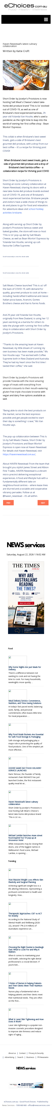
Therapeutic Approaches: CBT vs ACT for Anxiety (25, 914)
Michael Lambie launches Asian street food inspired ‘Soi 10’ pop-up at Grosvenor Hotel (25, 837)
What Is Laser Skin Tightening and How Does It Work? (26, 1020)
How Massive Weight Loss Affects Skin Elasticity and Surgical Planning (25, 880)
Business (30, 1057)
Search (20, 1057)
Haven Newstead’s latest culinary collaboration (20, 45)
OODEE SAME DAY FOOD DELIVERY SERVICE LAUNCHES (24, 769)
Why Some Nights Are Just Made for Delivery (24, 668)
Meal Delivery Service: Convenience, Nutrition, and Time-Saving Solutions (24, 701)
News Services (8, 1105)
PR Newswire (42, 1057)
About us (12, 1053)
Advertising (9, 1057)
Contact (22, 1053)
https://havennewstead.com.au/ (19, 454)
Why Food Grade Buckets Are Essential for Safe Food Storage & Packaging (25, 735)
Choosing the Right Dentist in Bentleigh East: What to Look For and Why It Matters (26, 949)
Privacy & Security (36, 1053)
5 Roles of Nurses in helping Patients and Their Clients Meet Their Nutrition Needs (25, 985)
